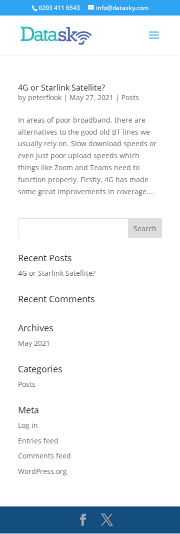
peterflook (45, 97)
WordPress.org (42, 471)
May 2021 (34, 343)
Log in (28, 425)
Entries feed (38, 440)
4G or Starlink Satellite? (61, 87)
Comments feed (44, 455)
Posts (130, 97)
